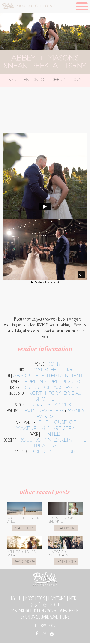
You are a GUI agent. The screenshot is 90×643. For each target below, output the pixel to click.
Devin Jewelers (42, 411)
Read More (24, 528)
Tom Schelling (51, 370)
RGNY (54, 364)
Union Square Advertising (47, 617)
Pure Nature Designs (52, 382)
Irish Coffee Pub (52, 452)
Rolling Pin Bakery (46, 440)
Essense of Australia (51, 388)
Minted (51, 434)
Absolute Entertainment (48, 376)
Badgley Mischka (51, 405)
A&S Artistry (57, 428)
